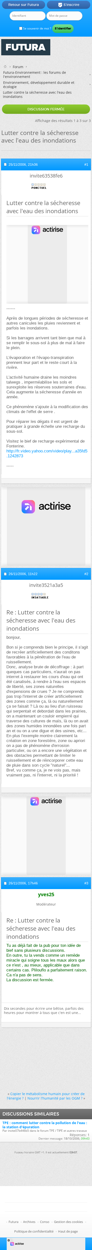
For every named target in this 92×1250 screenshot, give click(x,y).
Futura (13, 1222)
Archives (29, 1222)
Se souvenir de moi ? (36, 28)
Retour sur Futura (23, 4)
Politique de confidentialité (33, 1231)
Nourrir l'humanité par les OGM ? (54, 1098)
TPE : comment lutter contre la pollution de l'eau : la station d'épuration (44, 1124)
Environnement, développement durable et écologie (38, 84)
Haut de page (68, 1231)
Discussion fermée (46, 109)
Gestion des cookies (68, 1222)
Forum (18, 66)
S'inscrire (68, 4)
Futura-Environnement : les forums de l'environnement (34, 74)
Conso (44, 1222)
